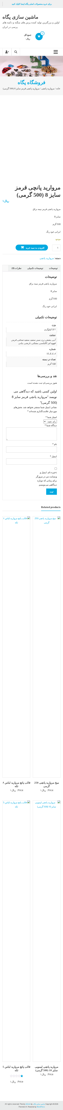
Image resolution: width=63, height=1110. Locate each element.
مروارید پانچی (47, 88)
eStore (28, 1104)
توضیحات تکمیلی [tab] (35, 268)
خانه (58, 88)
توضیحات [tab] (53, 268)
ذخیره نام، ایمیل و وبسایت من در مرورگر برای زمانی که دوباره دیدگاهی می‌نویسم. (46, 478)
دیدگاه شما (51, 425)
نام (54, 444)
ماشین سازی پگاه (20, 17)
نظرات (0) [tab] (17, 268)
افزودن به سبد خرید (35, 247)
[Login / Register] (7, 52)
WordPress (41, 1107)
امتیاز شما (51, 417)
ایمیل (53, 456)
